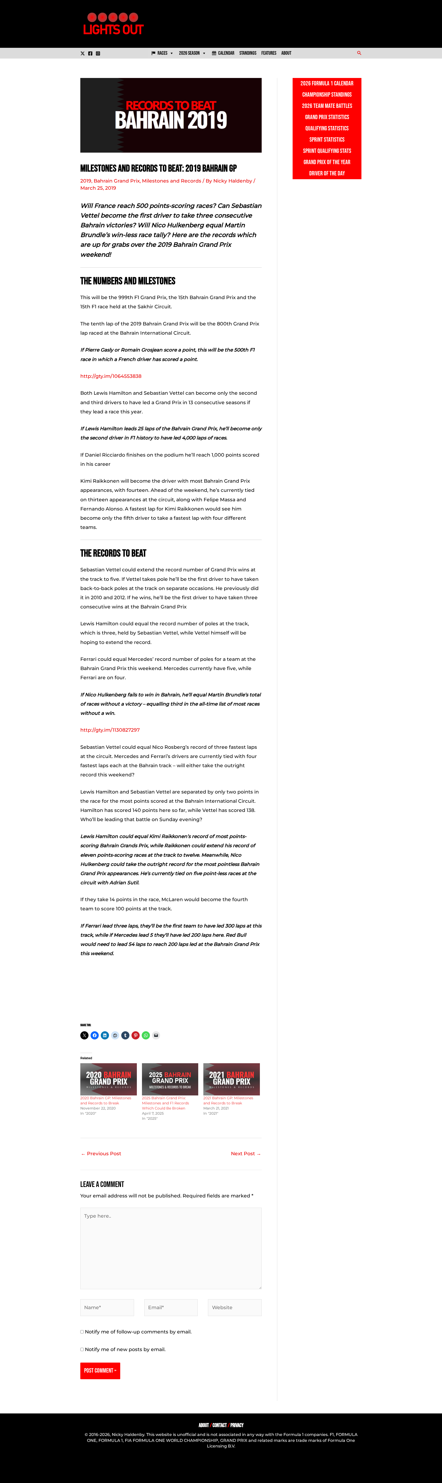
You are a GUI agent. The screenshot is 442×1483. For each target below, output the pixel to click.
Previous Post (101, 1154)
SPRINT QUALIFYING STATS (327, 151)
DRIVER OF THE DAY (327, 173)
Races (162, 53)
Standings (247, 53)
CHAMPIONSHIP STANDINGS (327, 94)
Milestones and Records (171, 181)
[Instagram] (98, 53)
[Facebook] (90, 53)
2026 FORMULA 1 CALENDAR (327, 83)
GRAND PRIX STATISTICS (327, 117)
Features (268, 53)
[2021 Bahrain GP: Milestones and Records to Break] (231, 1079)
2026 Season (189, 53)
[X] (82, 53)
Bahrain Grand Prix (117, 181)
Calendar (226, 53)
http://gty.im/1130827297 (110, 730)
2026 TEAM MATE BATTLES (327, 106)
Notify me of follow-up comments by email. (138, 1332)
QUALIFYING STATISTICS (327, 128)
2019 (85, 181)
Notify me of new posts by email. (125, 1349)
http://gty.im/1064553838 (110, 376)
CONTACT (220, 1425)
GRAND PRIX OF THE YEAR (327, 162)
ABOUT (204, 1425)
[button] (359, 53)
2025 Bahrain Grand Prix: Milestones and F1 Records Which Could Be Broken (165, 1103)
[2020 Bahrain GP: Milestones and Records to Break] (108, 1079)
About (286, 53)
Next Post (246, 1154)
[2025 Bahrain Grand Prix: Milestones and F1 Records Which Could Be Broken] (170, 1079)
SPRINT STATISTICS (327, 139)
